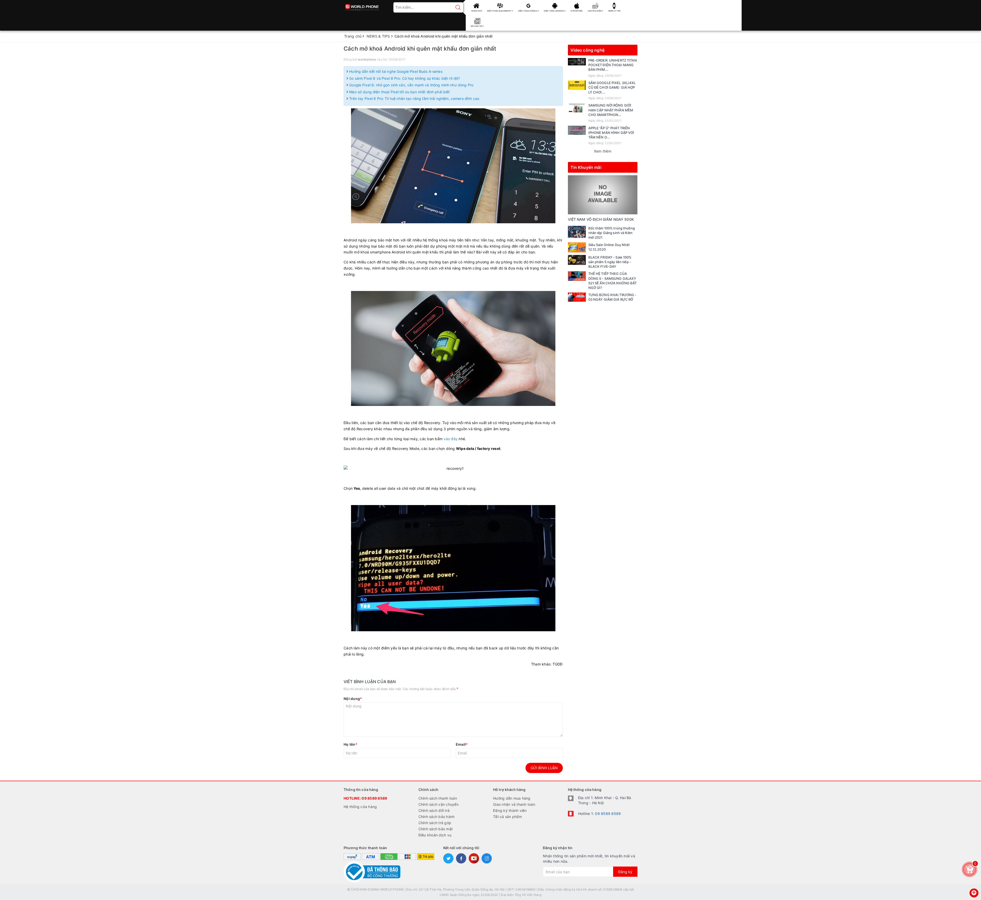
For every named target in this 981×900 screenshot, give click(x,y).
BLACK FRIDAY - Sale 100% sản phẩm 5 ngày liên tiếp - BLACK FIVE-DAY (610, 261)
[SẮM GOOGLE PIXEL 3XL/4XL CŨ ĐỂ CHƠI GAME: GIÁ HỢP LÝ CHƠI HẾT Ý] (577, 85)
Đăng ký (625, 872)
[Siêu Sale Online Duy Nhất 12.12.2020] (577, 247)
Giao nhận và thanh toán (514, 804)
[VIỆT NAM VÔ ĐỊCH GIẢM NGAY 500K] (603, 194)
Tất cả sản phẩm (507, 816)
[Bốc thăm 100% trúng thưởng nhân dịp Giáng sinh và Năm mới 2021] (577, 232)
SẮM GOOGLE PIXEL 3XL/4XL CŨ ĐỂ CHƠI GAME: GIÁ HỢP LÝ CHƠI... (612, 87)
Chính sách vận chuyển (438, 804)
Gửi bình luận (544, 768)
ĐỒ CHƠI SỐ (477, 26)
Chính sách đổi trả (434, 810)
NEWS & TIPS (614, 11)
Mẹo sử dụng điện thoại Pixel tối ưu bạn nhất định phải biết (399, 92)
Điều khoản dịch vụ (435, 835)
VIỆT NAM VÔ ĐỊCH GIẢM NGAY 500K (601, 219)
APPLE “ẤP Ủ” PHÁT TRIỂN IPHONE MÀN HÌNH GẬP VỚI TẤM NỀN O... (611, 132)
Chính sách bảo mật (435, 829)
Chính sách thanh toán (437, 798)
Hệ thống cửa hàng (360, 806)
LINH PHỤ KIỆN (595, 11)
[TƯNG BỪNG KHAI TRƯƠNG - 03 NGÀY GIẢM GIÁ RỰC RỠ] (577, 297)
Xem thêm (602, 151)
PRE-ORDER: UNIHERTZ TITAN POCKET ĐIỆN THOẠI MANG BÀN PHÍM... (612, 65)
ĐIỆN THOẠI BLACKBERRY (499, 11)
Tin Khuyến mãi (585, 167)
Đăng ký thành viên (510, 810)
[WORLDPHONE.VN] (362, 6)
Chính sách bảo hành (436, 816)
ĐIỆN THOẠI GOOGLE (528, 11)
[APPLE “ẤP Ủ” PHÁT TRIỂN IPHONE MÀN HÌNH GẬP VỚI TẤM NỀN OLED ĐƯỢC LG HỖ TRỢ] (577, 130)
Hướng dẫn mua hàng (512, 798)
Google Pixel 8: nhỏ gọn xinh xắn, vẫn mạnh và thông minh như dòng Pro (410, 85)
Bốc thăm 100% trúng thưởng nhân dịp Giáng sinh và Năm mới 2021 (611, 232)
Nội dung (353, 698)
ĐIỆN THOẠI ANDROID (554, 11)
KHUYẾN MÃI (577, 11)
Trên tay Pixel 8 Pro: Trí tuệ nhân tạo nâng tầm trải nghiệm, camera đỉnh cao (413, 98)
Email (462, 744)
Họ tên (350, 744)
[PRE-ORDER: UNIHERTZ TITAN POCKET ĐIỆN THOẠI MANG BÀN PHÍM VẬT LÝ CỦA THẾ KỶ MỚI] (577, 61)
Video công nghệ (587, 50)
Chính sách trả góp (434, 823)
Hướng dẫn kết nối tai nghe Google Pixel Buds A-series (395, 71)
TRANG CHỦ (476, 11)
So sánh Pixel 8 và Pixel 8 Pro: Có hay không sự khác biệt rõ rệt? (404, 78)
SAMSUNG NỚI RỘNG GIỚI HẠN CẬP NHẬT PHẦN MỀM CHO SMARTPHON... (610, 109)
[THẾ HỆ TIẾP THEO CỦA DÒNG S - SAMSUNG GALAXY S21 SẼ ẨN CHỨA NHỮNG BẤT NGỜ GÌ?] (577, 275)
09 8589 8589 (374, 798)
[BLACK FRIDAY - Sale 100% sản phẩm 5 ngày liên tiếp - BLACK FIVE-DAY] (577, 260)
